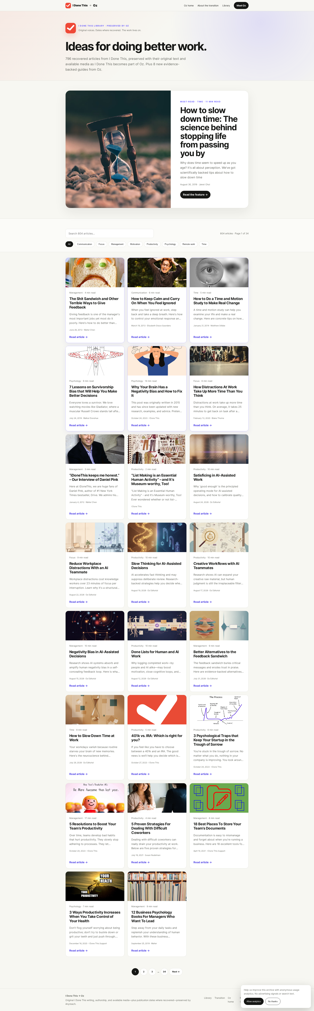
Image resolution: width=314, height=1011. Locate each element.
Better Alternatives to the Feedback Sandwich (214, 654)
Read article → (78, 337)
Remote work (189, 244)
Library (226, 5)
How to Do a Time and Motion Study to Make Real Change (218, 301)
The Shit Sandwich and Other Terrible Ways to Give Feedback (93, 303)
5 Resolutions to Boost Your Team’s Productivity (92, 826)
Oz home (189, 5)
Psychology (170, 244)
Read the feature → (195, 194)
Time (204, 244)
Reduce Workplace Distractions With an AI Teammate (88, 567)
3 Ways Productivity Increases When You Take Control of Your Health (94, 916)
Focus (102, 244)
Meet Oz (241, 5)
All (69, 244)
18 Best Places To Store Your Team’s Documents (217, 826)
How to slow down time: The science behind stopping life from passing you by (208, 131)
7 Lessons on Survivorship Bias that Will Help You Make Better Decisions (93, 391)
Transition (220, 997)
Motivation (135, 244)
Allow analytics (254, 1001)
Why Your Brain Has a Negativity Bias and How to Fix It (156, 391)
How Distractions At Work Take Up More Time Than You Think (218, 391)
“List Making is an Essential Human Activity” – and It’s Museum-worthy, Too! (153, 479)
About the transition (208, 5)
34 (164, 971)
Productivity (152, 244)
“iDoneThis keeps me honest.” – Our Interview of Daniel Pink (94, 477)
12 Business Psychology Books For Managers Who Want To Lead (153, 916)
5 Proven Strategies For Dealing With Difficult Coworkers (150, 828)
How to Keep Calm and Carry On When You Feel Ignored (155, 301)
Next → (176, 971)
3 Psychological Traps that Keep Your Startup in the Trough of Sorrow (215, 740)
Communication (84, 244)
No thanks (273, 1001)
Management (117, 244)
